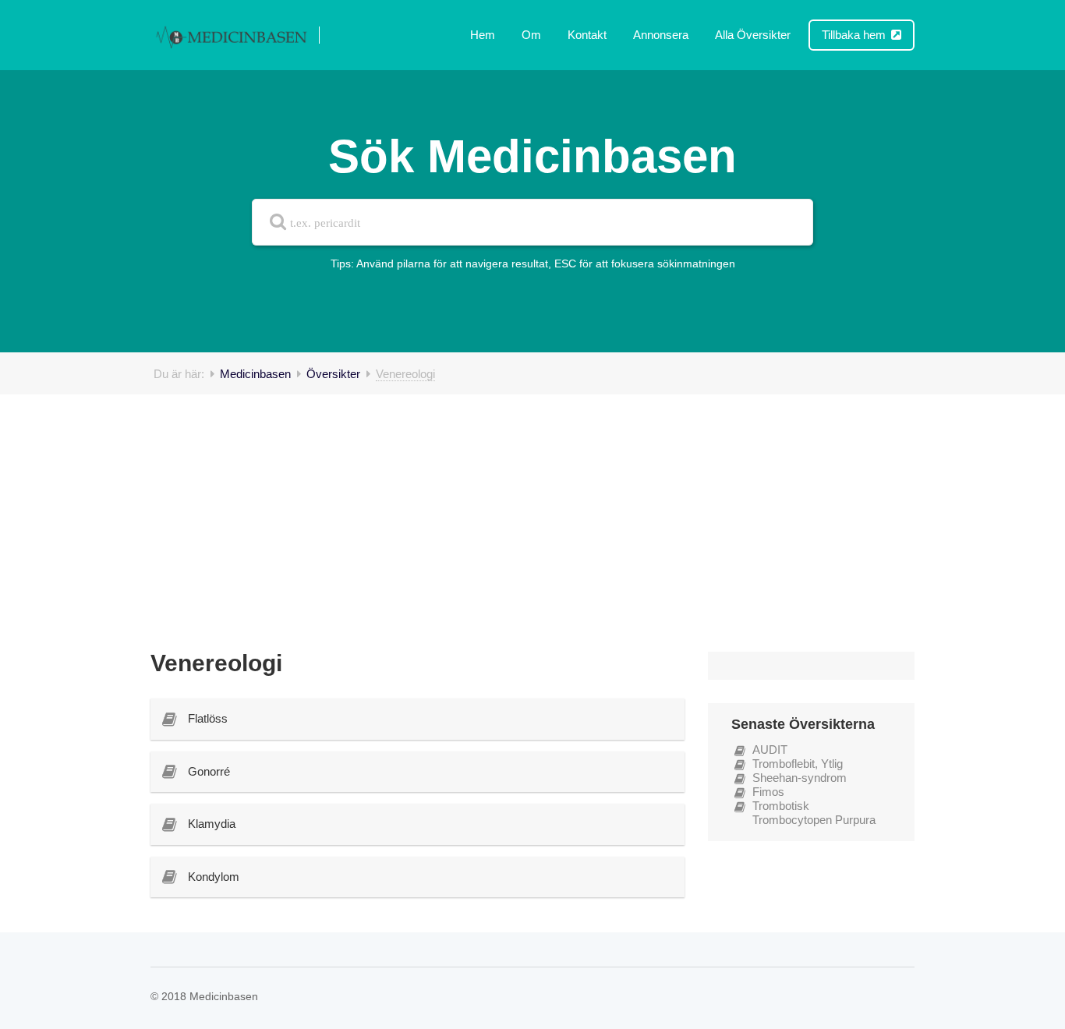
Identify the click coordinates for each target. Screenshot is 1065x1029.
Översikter (333, 373)
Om (531, 34)
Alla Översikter (753, 34)
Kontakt (587, 34)
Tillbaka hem (855, 34)
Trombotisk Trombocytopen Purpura (814, 812)
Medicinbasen (255, 373)
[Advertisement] (532, 511)
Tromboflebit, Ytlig (797, 763)
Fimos (768, 791)
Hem (482, 34)
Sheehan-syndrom (799, 777)
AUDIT (769, 749)
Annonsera (660, 34)
